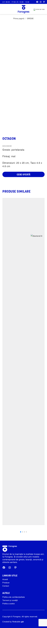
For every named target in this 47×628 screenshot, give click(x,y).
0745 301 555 (40, 9)
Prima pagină (18, 18)
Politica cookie (8, 603)
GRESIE (30, 18)
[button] (20, 531)
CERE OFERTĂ (23, 175)
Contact (5, 585)
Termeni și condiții (10, 600)
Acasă (5, 579)
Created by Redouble (11, 621)
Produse (6, 582)
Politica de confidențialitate (13, 597)
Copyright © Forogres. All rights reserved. (20, 616)
